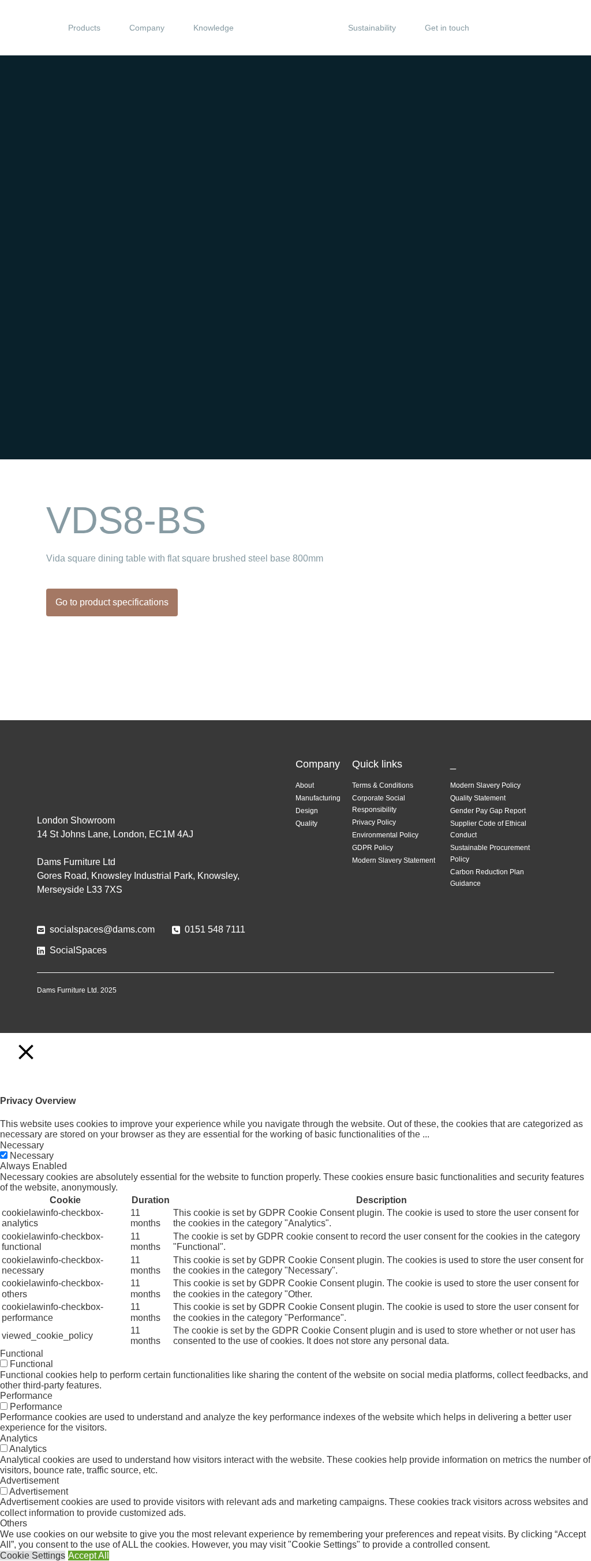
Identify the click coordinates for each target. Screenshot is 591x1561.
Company (146, 27)
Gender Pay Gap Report (488, 811)
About (305, 785)
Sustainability (372, 27)
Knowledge (213, 27)
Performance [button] (26, 1396)
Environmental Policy (385, 835)
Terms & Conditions (382, 785)
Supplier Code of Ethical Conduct (488, 829)
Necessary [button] (22, 1145)
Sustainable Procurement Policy (490, 853)
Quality (306, 823)
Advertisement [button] (29, 1480)
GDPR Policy (372, 848)
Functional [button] (21, 1353)
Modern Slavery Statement (393, 860)
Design (307, 811)
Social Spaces (295, 27)
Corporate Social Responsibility (378, 804)
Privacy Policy (374, 822)
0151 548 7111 (215, 929)
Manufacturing (318, 798)
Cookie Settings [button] (32, 1555)
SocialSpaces (78, 950)
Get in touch (447, 27)
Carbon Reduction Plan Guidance (487, 878)
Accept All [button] (88, 1555)
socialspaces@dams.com (102, 929)
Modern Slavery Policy (485, 785)
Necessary (32, 1156)
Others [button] (13, 1523)
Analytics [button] (19, 1438)
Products (84, 27)
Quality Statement (478, 798)
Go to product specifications (112, 602)
